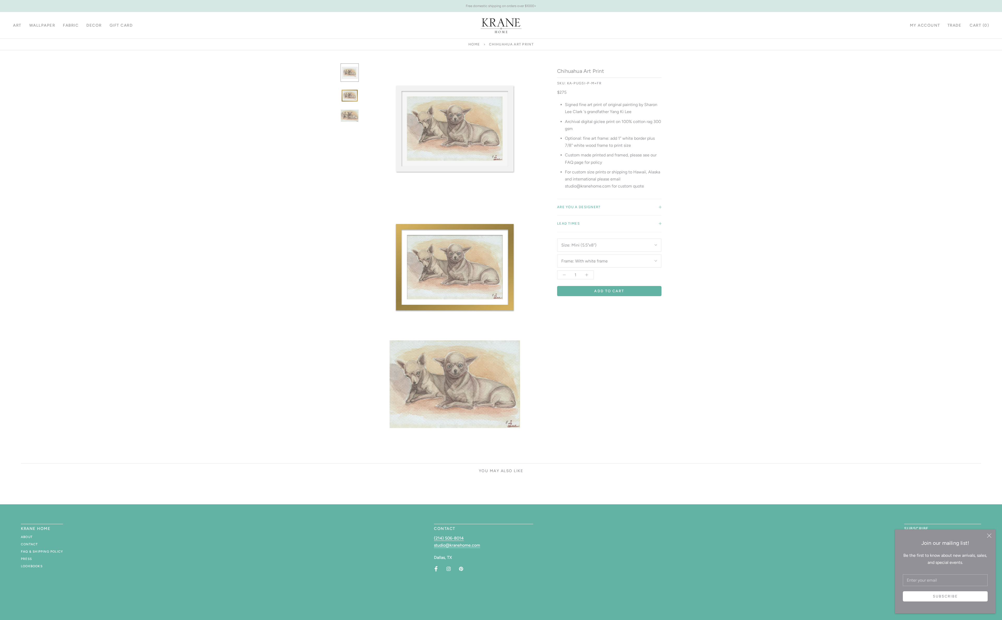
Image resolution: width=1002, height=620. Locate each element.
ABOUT (27, 537)
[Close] (989, 535)
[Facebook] (436, 568)
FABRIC (71, 25)
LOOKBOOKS (32, 566)
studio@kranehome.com (457, 545)
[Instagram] (448, 568)
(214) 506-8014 (449, 538)
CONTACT (29, 544)
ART (17, 25)
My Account (925, 25)
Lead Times (568, 223)
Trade (954, 25)
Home (474, 44)
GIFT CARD (121, 25)
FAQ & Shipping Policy (42, 551)
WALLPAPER (42, 25)
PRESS (26, 559)
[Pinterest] (461, 568)
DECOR (94, 25)
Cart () (979, 25)
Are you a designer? (579, 207)
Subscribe (945, 596)
